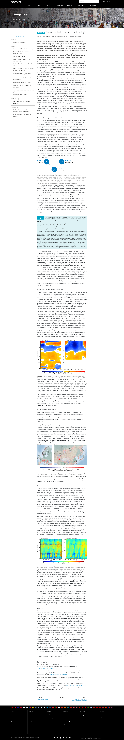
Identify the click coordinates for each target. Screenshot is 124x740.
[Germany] (33, 707)
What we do (14, 718)
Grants (12, 730)
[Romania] (109, 707)
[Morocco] (103, 707)
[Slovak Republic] (112, 707)
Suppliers (13, 727)
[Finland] (27, 707)
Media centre (14, 724)
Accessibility (83, 738)
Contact (99, 738)
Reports (99, 721)
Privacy (88, 738)
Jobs (12, 721)
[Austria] (12, 707)
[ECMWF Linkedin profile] (54, 738)
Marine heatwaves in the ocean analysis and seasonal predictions (23, 69)
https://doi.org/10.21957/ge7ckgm (58, 674)
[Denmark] (21, 707)
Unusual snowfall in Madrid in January (23, 49)
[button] (118, 734)
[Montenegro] (100, 707)
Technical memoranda (102, 718)
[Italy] (44, 707)
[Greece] (36, 707)
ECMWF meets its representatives (22, 82)
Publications (92, 5)
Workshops (82, 718)
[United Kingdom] (77, 707)
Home (30, 5)
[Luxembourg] (47, 707)
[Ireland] (41, 707)
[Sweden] (68, 707)
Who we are (14, 715)
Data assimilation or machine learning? (21, 102)
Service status (49, 724)
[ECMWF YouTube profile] (69, 738)
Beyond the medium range (20, 42)
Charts (30, 715)
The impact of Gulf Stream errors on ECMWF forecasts (22, 52)
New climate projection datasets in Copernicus (22, 86)
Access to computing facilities (52, 718)
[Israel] (91, 707)
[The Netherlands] (50, 707)
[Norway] (53, 707)
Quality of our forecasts (34, 721)
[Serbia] (59, 707)
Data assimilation (67, 715)
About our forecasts (33, 724)
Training (82, 715)
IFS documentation (102, 724)
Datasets (31, 718)
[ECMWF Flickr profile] (63, 738)
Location (13, 733)
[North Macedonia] (106, 707)
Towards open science (19, 56)
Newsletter (100, 715)
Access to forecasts (33, 727)
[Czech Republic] (82, 707)
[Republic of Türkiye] (74, 707)
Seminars (82, 721)
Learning (80, 5)
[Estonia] (24, 707)
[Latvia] (94, 707)
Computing (59, 5)
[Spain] (65, 707)
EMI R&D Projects (67, 727)
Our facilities (48, 715)
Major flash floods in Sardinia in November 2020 (21, 60)
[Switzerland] (71, 707)
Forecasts (48, 5)
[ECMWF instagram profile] (66, 738)
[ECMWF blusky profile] (57, 738)
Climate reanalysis (67, 721)
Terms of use (94, 738)
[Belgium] (15, 707)
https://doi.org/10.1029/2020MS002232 (47, 668)
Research (70, 5)
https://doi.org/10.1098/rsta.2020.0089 (76, 685)
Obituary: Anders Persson (20, 94)
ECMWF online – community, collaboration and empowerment (22, 110)
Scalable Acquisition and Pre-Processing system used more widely (23, 91)
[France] (30, 707)
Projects (65, 724)
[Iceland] (38, 707)
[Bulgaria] (79, 707)
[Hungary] (88, 707)
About (39, 5)
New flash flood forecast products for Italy (23, 64)
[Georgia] (85, 707)
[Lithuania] (97, 707)
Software (48, 721)
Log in (109, 1)
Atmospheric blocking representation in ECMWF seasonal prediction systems (23, 74)
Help (103, 1)
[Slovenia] (62, 707)
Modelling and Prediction (68, 718)
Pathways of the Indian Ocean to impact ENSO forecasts (23, 78)
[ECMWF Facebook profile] (60, 738)
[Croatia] (18, 707)
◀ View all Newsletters (17, 36)
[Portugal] (56, 707)
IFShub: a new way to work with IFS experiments (22, 115)
